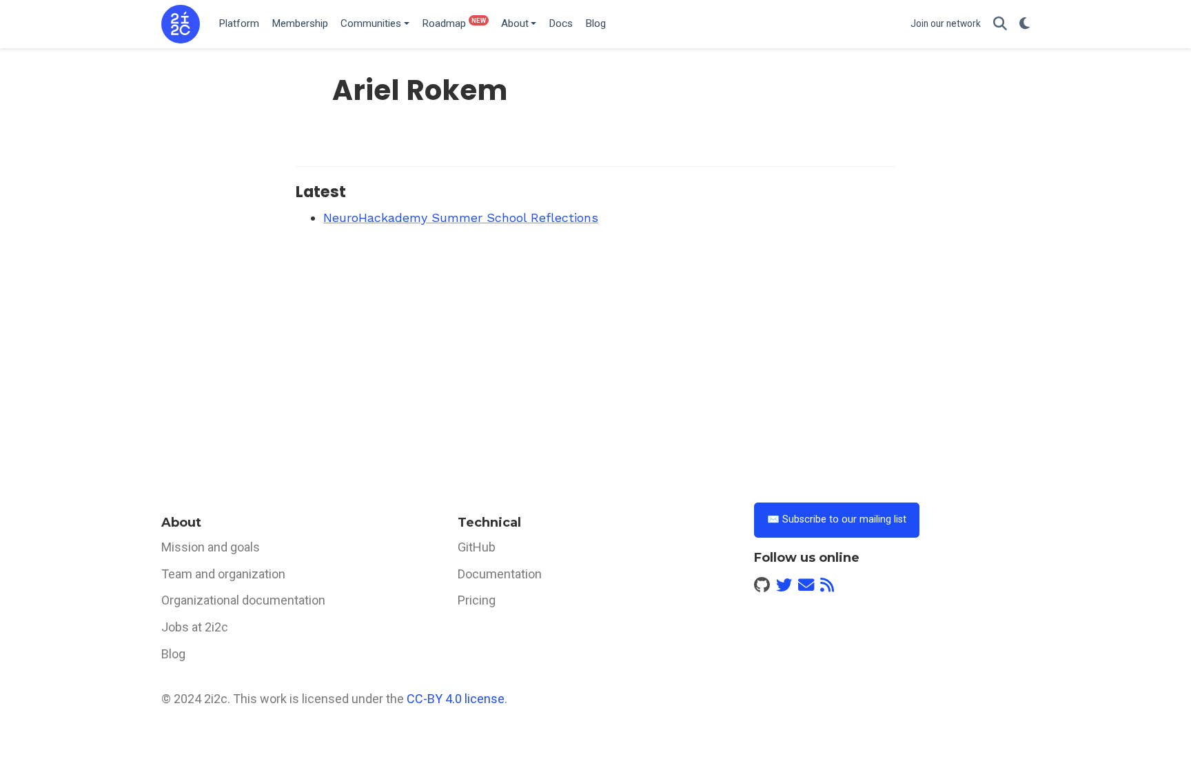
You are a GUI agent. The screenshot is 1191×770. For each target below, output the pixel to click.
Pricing (477, 600)
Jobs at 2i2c (194, 627)
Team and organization (223, 574)
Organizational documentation (243, 600)
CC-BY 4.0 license (456, 698)
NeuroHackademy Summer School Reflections (460, 217)
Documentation (500, 574)
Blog (173, 654)
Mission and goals (210, 547)
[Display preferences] (1024, 24)
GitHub (477, 547)
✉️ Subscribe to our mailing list (836, 519)
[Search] (1000, 24)
